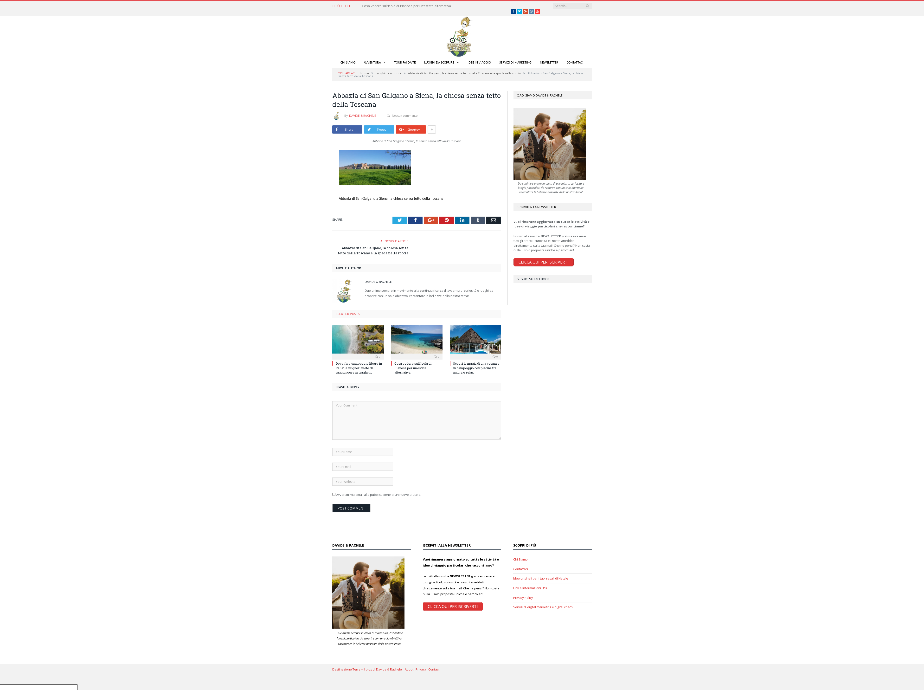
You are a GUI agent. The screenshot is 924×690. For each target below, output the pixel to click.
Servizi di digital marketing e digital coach (543, 607)
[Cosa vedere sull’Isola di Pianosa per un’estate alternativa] (417, 341)
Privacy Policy (523, 597)
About (410, 669)
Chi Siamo (347, 62)
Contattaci (575, 62)
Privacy (422, 669)
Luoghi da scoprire (439, 62)
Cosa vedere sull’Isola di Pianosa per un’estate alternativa (406, 6)
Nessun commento (405, 116)
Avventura (372, 62)
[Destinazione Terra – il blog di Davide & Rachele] (462, 36)
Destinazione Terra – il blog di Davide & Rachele (368, 669)
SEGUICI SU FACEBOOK (533, 279)
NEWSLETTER (549, 62)
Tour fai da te (405, 62)
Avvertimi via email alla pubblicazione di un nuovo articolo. (378, 494)
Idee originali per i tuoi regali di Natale (540, 578)
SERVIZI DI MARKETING (515, 62)
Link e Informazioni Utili (530, 588)
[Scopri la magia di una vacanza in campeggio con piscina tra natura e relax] (475, 341)
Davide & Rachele (362, 116)
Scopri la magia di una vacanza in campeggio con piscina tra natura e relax (476, 367)
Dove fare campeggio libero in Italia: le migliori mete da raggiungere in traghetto (359, 367)
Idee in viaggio (479, 62)
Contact (433, 669)
